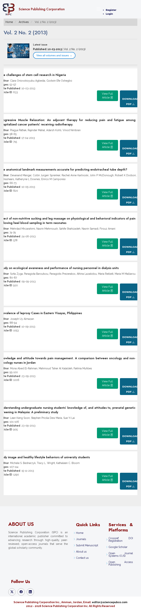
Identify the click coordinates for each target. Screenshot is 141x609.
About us (81, 551)
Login (109, 13)
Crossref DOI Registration (121, 539)
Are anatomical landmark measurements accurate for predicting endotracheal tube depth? (63, 169)
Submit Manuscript (87, 545)
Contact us (82, 558)
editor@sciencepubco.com (109, 602)
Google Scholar (118, 547)
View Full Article (107, 95)
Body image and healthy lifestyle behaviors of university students (45, 457)
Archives (24, 22)
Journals (81, 539)
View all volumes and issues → (54, 55)
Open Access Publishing (121, 563)
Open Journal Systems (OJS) (121, 554)
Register (111, 9)
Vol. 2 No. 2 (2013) (75, 49)
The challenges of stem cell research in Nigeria (33, 75)
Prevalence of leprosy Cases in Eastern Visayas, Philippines (41, 313)
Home (9, 22)
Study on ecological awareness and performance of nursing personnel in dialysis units (59, 268)
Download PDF (130, 101)
